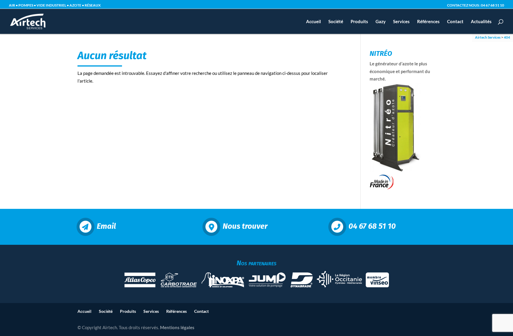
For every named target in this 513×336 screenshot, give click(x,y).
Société (335, 21)
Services (401, 21)
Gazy (381, 21)
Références (428, 21)
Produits (359, 21)
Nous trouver (245, 226)
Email (106, 226)
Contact (455, 21)
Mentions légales (177, 327)
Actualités (481, 21)
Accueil (313, 21)
